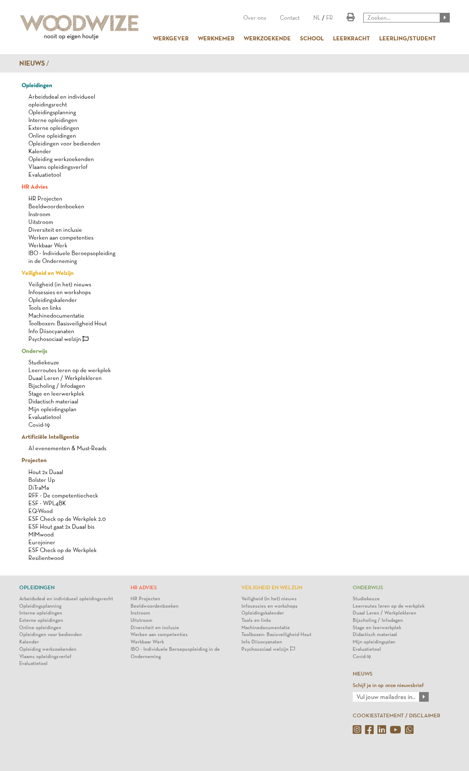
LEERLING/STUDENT (407, 38)
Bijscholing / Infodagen (56, 385)
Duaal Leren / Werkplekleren (65, 377)
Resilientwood (46, 557)
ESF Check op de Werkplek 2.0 (67, 518)
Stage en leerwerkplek (56, 393)
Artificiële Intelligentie (50, 436)
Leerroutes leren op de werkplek (69, 370)
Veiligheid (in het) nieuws (59, 284)
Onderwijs (34, 350)
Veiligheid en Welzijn (48, 272)
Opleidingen (37, 85)
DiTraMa (38, 487)
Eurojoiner (41, 542)
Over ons (254, 17)
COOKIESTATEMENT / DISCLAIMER (396, 715)
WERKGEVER (171, 38)
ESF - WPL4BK (47, 503)
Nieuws (32, 63)
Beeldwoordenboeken (56, 206)
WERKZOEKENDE (267, 38)
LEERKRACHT (351, 38)
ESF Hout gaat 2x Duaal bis (61, 526)
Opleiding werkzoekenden (61, 159)
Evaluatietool (44, 174)
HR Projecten (45, 198)
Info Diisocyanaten (51, 331)
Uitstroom (40, 221)
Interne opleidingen (52, 120)
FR (329, 17)
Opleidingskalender (52, 299)
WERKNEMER (216, 38)
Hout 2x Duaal (45, 472)
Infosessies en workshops (59, 292)
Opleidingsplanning (52, 112)
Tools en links (44, 307)
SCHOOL (312, 38)
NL (317, 17)
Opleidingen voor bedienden (64, 143)
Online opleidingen (52, 135)
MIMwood (41, 534)
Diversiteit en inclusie (55, 229)
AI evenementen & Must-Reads (67, 448)
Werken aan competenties (60, 237)
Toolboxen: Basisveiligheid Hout (67, 323)
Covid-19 (39, 424)
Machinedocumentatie (56, 315)
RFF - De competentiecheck (63, 495)
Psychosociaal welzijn (55, 338)
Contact (290, 17)
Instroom (39, 214)
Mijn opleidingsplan (52, 409)
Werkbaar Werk (47, 245)
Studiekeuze (43, 362)
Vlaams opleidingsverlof (57, 166)
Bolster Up (41, 479)
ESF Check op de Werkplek (62, 550)
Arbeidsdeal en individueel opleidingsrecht (66, 599)
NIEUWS (362, 673)
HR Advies (35, 186)
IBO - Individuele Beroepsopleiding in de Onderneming (175, 652)
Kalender (39, 151)
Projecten (34, 460)
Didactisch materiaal (53, 401)
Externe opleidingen (53, 127)
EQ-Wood (40, 511)
